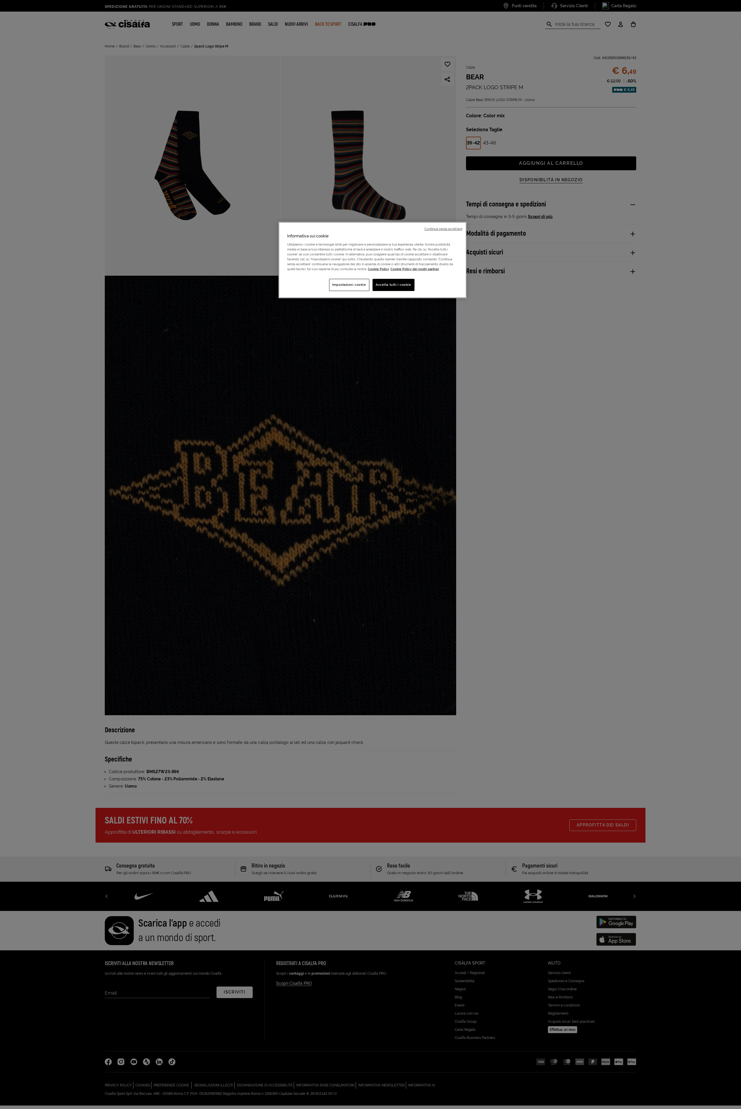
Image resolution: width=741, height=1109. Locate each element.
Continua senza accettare (443, 228)
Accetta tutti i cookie (393, 285)
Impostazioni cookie (349, 285)
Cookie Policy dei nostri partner (414, 269)
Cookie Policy (378, 269)
